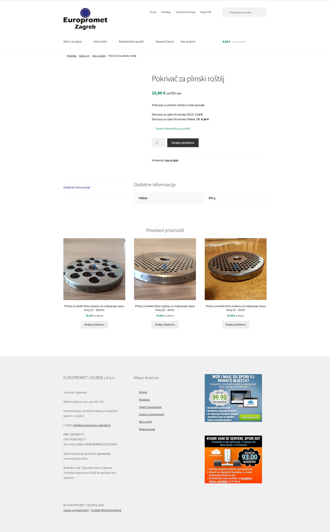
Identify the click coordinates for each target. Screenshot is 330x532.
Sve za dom (188, 41)
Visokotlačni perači (131, 41)
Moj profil (206, 12)
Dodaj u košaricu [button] (94, 324)
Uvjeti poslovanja (185, 12)
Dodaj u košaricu (183, 143)
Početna (71, 55)
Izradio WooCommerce (106, 510)
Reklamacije (147, 429)
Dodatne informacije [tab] (76, 187)
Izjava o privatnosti (151, 414)
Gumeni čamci (165, 41)
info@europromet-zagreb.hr (92, 425)
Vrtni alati (100, 41)
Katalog (166, 12)
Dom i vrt (84, 55)
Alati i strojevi (72, 41)
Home (153, 12)
